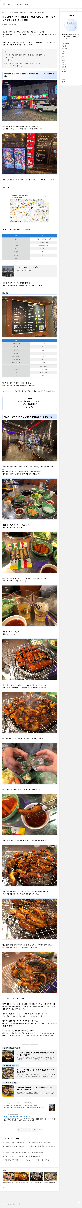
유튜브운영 (65, 51)
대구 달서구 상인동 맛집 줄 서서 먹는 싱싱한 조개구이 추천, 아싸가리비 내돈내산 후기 (27, 1160)
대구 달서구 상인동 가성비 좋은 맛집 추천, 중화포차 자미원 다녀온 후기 (23, 1152)
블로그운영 (65, 48)
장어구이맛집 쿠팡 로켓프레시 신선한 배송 (17, 1117)
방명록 (26, 4)
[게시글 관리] (29, 1130)
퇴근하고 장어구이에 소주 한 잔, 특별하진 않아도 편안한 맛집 (23, 63)
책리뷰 (63, 82)
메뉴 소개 (10, 60)
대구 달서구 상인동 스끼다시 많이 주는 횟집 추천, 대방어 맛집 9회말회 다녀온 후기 (27, 1142)
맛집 (5, 1138)
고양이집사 (65, 46)
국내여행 (64, 67)
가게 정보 (10, 57)
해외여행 (64, 72)
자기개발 (64, 64)
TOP (78, 1202)
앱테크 (63, 60)
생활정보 (64, 79)
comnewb (17, 1204)
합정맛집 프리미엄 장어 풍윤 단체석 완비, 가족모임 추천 (21, 1105)
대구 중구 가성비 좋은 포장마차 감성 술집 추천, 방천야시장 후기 (21, 1156)
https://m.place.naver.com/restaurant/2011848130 (17, 1103)
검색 (77, 4)
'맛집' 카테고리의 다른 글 (15, 66)
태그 (21, 4)
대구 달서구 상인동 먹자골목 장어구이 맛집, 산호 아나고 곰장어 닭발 (25, 55)
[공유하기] (25, 1130)
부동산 (63, 58)
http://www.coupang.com (11, 1114)
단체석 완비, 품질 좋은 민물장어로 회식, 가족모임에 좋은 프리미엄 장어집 (24, 1107)
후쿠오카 (64, 74)
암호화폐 (64, 56)
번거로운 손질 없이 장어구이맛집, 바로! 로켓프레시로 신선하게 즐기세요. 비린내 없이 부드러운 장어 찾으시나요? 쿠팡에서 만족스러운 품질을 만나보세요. (29, 1120)
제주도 (63, 69)
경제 (63, 54)
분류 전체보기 (66, 43)
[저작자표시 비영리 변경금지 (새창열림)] (40, 1129)
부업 (63, 62)
